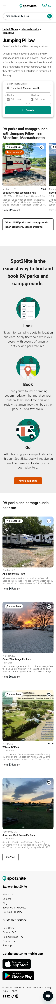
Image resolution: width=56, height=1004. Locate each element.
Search (30, 110)
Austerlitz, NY (9, 189)
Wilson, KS (7, 744)
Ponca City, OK (9, 832)
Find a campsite (28, 480)
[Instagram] (17, 996)
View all (10, 856)
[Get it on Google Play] (28, 975)
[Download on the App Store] (28, 964)
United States (10, 29)
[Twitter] (13, 996)
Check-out (35, 95)
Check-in (10, 95)
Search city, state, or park (17, 84)
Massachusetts (30, 29)
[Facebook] (4, 996)
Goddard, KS (8, 570)
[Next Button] (50, 542)
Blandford (8, 33)
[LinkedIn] (9, 996)
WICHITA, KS (8, 656)
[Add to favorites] (42, 147)
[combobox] (27, 88)
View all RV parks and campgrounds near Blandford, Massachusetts (26, 224)
